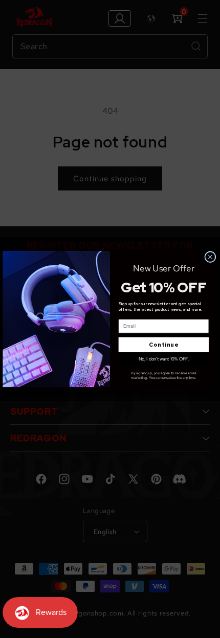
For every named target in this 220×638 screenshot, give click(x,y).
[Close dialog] (210, 257)
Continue (163, 344)
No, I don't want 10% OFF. (164, 358)
